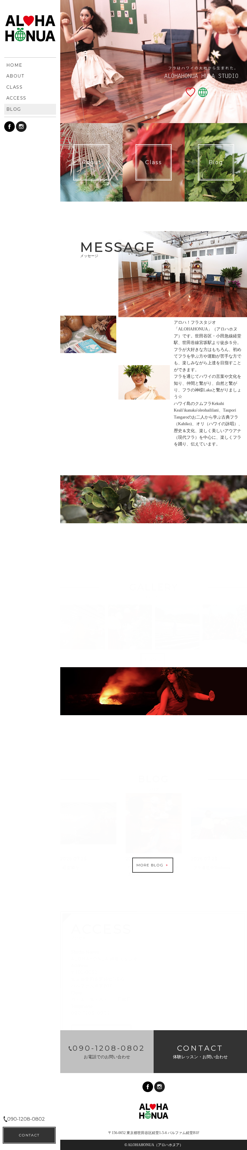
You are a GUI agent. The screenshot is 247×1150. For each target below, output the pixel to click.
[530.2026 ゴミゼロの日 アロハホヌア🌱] (177, 627)
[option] (153, 61)
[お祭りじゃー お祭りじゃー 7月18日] (82, 627)
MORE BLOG (150, 865)
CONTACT (29, 1135)
